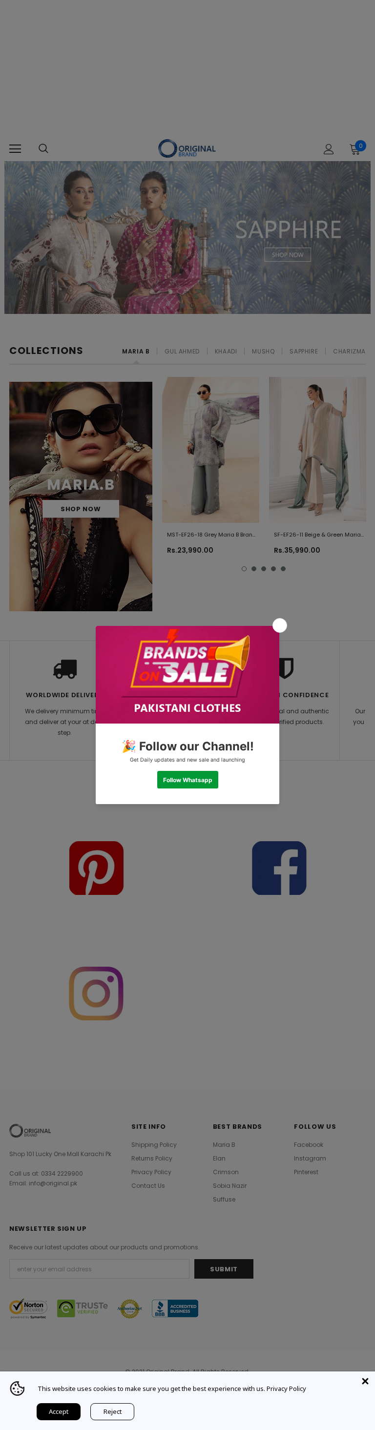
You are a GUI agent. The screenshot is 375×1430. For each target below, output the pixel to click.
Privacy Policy (286, 1388)
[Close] (365, 1381)
